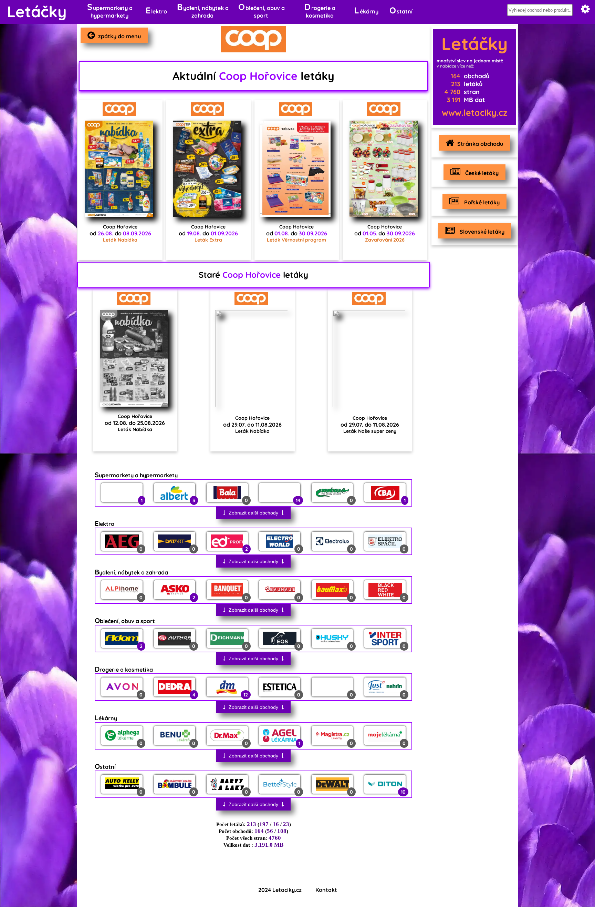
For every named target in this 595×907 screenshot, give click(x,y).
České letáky (481, 173)
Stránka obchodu (480, 143)
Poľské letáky (481, 202)
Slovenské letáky (481, 231)
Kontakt (326, 889)
